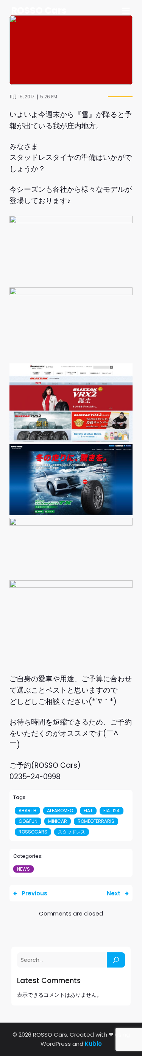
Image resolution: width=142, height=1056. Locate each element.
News (23, 869)
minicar (57, 821)
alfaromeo (60, 810)
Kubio (93, 1044)
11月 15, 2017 (21, 96)
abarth (27, 810)
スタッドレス (71, 832)
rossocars (33, 832)
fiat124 (111, 810)
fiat (88, 810)
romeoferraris (96, 821)
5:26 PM (48, 96)
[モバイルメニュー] (126, 11)
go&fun (28, 821)
